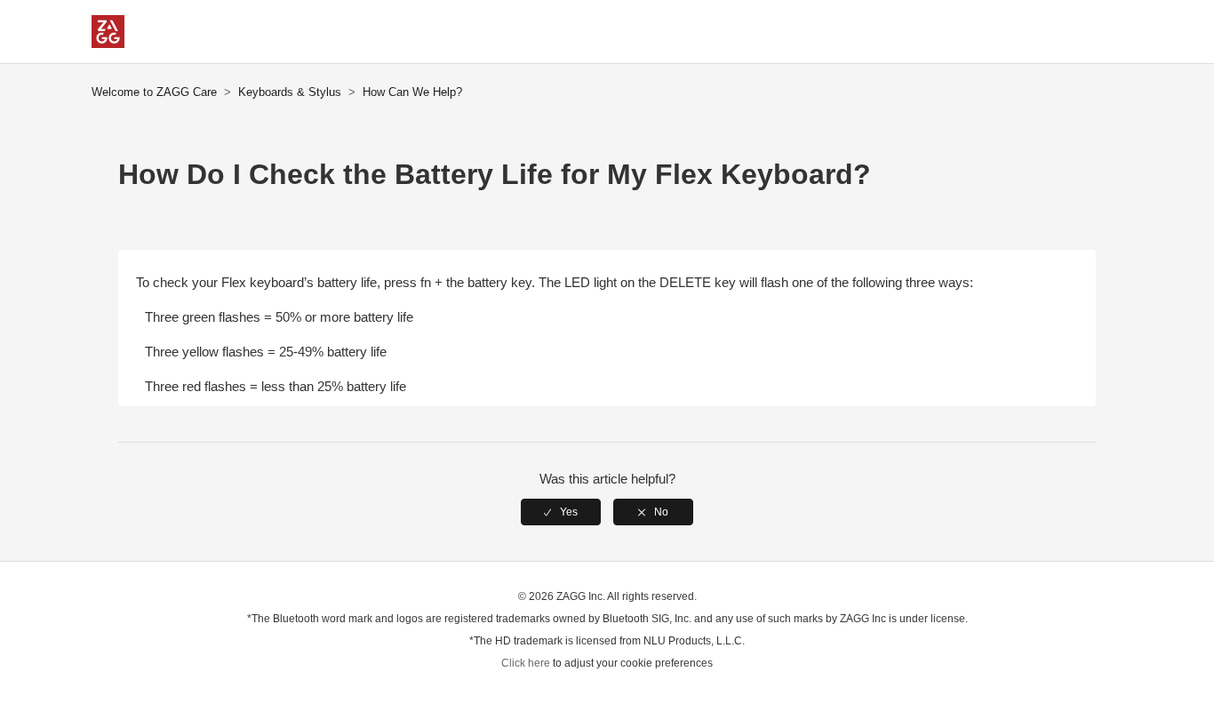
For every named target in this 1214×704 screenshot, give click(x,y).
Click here (525, 663)
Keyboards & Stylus (289, 92)
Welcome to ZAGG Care (154, 92)
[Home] (108, 43)
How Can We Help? (412, 92)
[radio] (561, 512)
